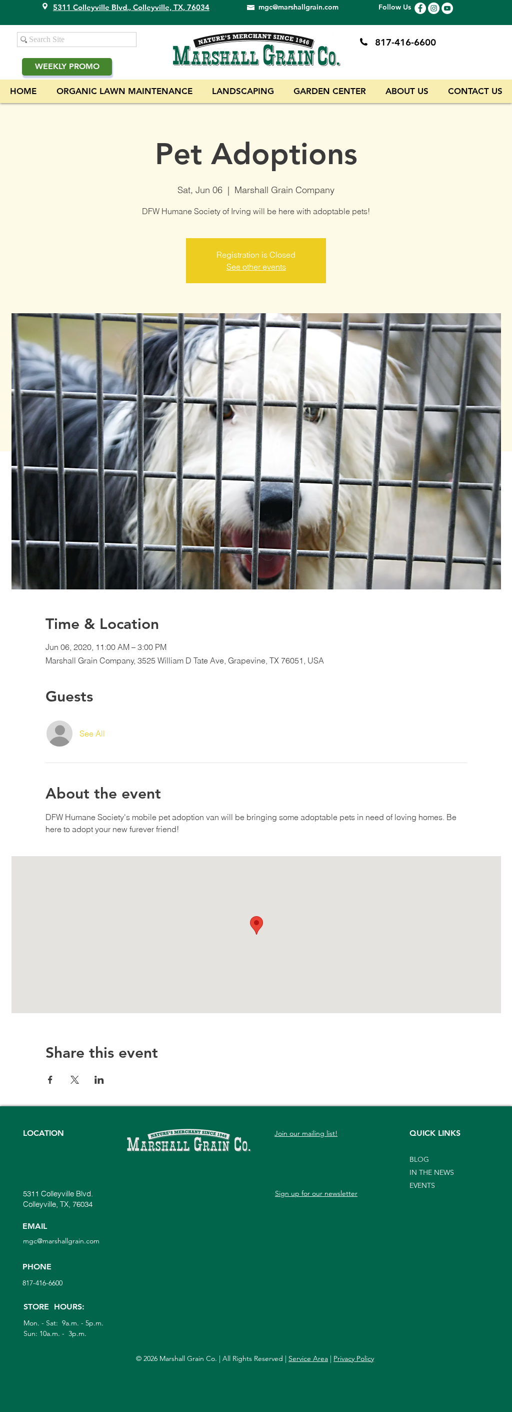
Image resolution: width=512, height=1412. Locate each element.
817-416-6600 (405, 42)
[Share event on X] (75, 1080)
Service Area (308, 1358)
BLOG (419, 1159)
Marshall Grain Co (186, 1358)
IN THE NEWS (432, 1172)
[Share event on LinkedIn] (99, 1080)
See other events (256, 267)
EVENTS (422, 1185)
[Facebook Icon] (420, 8)
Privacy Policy (354, 1358)
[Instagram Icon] (434, 8)
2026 (151, 1358)
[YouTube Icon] (447, 8)
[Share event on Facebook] (50, 1080)
